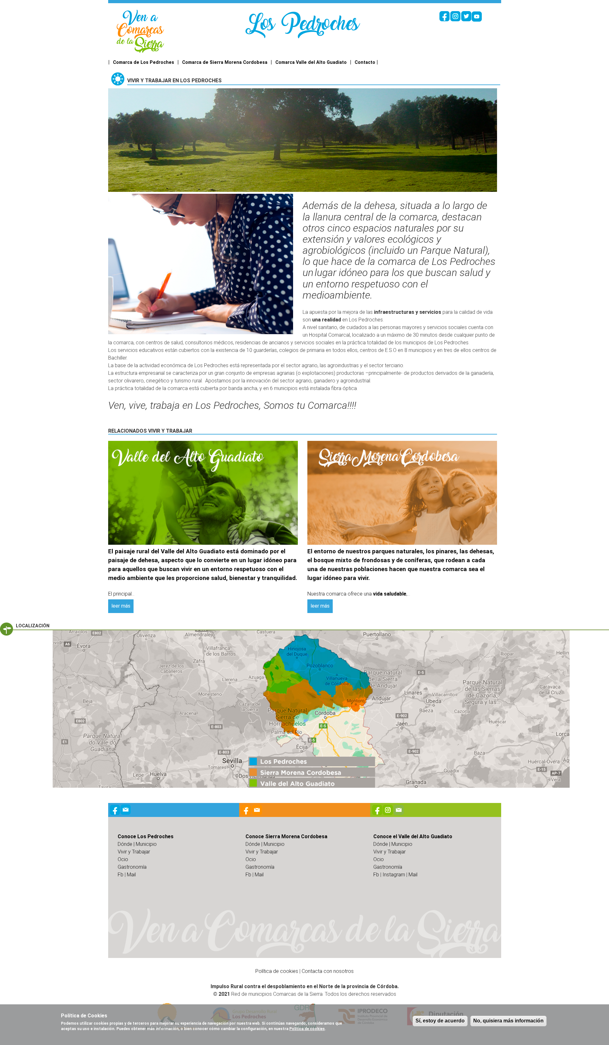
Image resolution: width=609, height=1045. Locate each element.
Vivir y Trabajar (134, 852)
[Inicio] (140, 31)
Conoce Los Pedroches (146, 836)
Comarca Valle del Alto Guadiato (311, 62)
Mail (131, 875)
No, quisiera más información (508, 1020)
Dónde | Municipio (137, 844)
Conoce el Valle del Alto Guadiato (412, 836)
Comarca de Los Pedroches (143, 62)
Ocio (123, 859)
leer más (120, 606)
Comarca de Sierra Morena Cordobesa (224, 62)
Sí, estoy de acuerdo (440, 1020)
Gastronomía (132, 867)
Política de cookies (276, 971)
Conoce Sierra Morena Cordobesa (286, 836)
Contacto (365, 62)
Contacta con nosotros (328, 971)
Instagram (394, 875)
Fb (120, 875)
